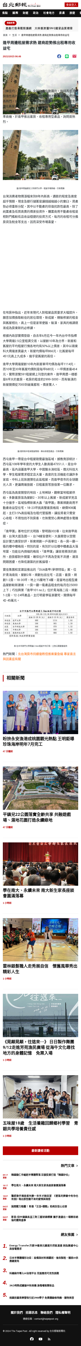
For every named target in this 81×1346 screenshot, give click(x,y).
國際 (15, 12)
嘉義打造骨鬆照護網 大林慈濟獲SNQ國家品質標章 (39, 28)
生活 (14, 35)
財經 (25, 12)
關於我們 (17, 1312)
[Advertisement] (40, 267)
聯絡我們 (46, 1312)
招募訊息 (32, 1312)
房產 (62, 12)
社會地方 (49, 12)
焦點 (5, 12)
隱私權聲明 (62, 1312)
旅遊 (72, 12)
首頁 (5, 35)
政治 (36, 12)
